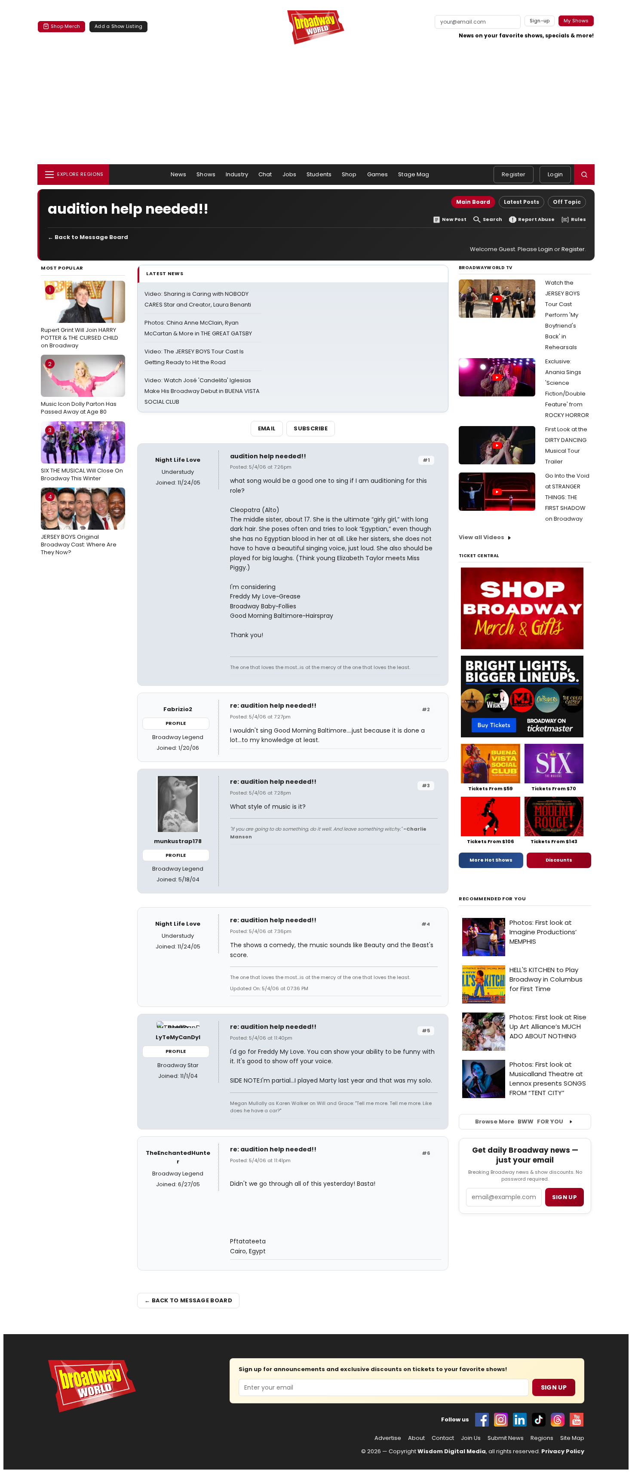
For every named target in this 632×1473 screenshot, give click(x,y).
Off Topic (567, 202)
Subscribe (311, 428)
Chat (265, 174)
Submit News (506, 1438)
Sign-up (540, 20)
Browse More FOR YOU (519, 1121)
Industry (237, 174)
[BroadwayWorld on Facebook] (482, 1419)
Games (377, 174)
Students (319, 174)
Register (513, 174)
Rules (578, 219)
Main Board (473, 202)
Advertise (387, 1438)
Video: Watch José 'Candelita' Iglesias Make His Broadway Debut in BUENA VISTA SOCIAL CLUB (202, 391)
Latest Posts (521, 202)
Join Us (471, 1438)
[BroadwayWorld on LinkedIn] (520, 1419)
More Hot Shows (490, 859)
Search (492, 219)
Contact (443, 1438)
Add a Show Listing (118, 26)
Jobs (289, 174)
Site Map (572, 1438)
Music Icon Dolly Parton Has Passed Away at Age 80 (79, 388)
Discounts (559, 859)
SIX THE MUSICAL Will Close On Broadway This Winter (82, 454)
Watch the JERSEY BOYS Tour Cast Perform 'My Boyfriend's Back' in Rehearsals (562, 315)
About (416, 1438)
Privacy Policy (562, 1451)
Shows (205, 174)
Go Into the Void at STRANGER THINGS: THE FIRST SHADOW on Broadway (567, 497)
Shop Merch (65, 26)
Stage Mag (413, 174)
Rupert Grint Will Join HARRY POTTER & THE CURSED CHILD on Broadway (79, 317)
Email (267, 428)
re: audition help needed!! (273, 705)
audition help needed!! (268, 456)
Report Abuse (536, 219)
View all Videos (481, 537)
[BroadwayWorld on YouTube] (576, 1419)
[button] (584, 174)
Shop (349, 174)
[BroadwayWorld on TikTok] (538, 1419)
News (179, 174)
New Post (454, 219)
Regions (542, 1438)
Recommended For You (492, 899)
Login (555, 174)
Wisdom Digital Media (451, 1451)
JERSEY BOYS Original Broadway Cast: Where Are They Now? (79, 524)
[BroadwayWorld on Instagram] (501, 1419)
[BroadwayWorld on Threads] (557, 1419)
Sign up (564, 1197)
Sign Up (554, 1387)
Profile (176, 723)
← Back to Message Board (88, 237)
